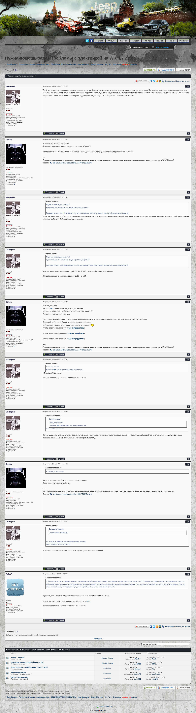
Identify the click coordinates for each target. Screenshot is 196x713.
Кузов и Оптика (107, 658)
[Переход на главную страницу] (99, 42)
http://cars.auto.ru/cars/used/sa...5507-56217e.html (72, 163)
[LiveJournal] (162, 81)
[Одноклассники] (156, 81)
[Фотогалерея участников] (135, 42)
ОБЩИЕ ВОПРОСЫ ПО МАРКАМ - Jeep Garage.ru (70, 64)
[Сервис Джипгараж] (123, 42)
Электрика (117, 64)
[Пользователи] (183, 42)
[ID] (187, 87)
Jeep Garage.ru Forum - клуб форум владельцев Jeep (28, 64)
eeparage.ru (100, 710)
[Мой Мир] (159, 81)
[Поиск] (171, 42)
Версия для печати (183, 81)
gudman (134, 64)
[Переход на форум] (111, 42)
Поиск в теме (170, 81)
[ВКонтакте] (150, 81)
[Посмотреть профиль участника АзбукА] (49, 621)
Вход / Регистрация (162, 47)
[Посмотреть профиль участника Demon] (49, 193)
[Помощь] (159, 42)
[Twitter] (153, 81)
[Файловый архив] (147, 42)
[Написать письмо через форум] (60, 134)
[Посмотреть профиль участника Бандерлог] (49, 134)
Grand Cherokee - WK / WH (101, 64)
